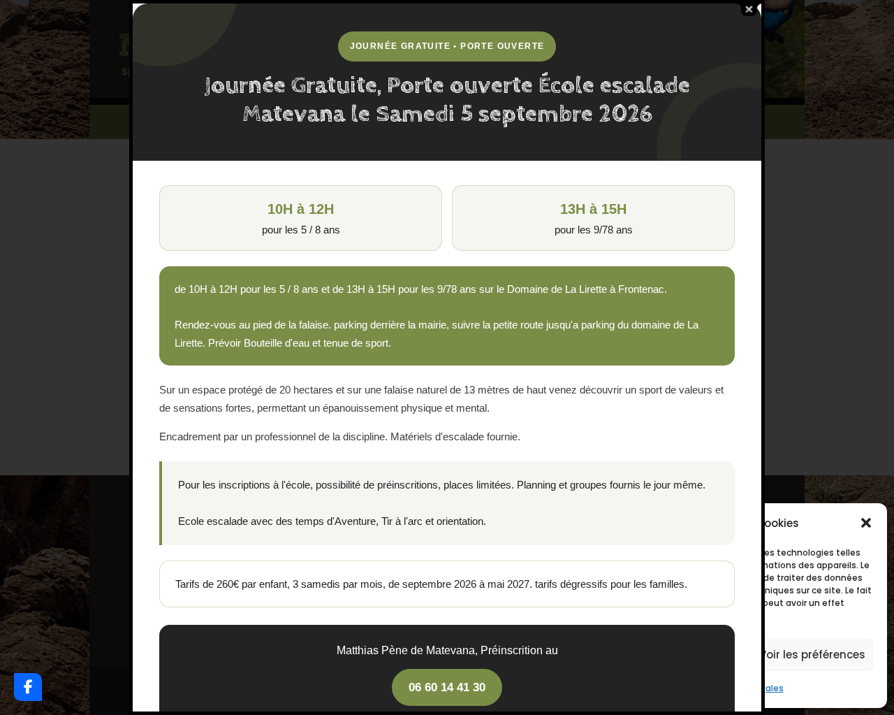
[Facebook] (28, 687)
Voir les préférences (812, 654)
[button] (866, 523)
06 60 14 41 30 (447, 687)
